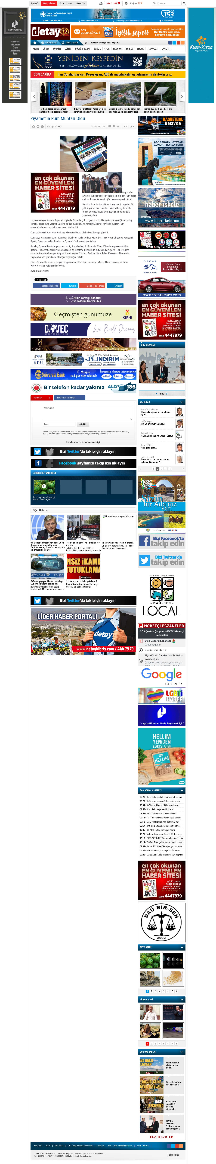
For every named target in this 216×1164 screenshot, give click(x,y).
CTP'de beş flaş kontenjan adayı (157, 830)
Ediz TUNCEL (149, 446)
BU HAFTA (162, 1137)
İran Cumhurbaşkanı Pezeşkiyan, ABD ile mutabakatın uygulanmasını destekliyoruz (115, 74)
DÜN (171, 1137)
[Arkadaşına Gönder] (114, 126)
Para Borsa (59, 1146)
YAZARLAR (145, 402)
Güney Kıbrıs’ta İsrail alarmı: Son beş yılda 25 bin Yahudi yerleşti (124, 110)
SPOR (48, 1146)
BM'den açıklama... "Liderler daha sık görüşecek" (159, 807)
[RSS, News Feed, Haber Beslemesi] (183, 43)
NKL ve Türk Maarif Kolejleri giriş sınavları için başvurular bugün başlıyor (90, 110)
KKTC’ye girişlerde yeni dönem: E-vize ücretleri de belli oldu (159, 824)
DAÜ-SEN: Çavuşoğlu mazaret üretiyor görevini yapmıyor (160, 828)
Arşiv (70, 3)
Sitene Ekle (80, 3)
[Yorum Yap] (109, 126)
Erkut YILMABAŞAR (155, 412)
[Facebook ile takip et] (170, 43)
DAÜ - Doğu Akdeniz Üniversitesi (80, 1146)
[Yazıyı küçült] (125, 126)
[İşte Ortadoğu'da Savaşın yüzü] (150, 978)
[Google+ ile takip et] (178, 43)
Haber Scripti (173, 1155)
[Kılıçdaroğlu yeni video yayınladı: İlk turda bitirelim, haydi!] (173, 1012)
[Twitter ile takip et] (174, 43)
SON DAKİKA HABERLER (151, 790)
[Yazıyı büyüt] (132, 126)
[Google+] (42, 126)
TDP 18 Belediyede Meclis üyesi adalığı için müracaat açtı (118, 42)
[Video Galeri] (70, 42)
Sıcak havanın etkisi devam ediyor (158, 813)
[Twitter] (38, 126)
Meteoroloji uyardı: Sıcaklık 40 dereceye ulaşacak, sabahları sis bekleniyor (161, 836)
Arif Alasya (153, 422)
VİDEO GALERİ (146, 999)
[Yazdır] (118, 126)
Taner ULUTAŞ (155, 459)
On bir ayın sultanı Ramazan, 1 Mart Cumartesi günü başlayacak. (117, 545)
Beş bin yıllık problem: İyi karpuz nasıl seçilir (44, 498)
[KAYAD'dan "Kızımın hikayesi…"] (150, 1030)
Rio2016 (101, 1146)
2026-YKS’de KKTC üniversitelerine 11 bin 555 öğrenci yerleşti (161, 840)
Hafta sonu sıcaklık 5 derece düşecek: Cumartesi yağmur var (160, 803)
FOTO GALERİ (146, 947)
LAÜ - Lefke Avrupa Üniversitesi (120, 1146)
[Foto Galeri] (49, 42)
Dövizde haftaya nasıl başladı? (157, 809)
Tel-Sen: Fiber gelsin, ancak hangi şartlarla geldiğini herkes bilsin (54, 110)
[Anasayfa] (35, 42)
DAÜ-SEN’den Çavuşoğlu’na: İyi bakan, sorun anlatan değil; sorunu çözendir (160, 852)
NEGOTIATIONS (143, 1146)
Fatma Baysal (157, 434)
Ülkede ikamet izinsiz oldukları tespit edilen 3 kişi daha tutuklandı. (82, 584)
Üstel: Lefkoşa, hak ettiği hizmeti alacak (161, 797)
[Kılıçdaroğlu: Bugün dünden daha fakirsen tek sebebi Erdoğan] (150, 1012)
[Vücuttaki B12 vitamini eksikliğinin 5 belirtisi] (173, 978)
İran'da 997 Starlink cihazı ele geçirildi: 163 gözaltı (158, 110)
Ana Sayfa (34, 3)
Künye (62, 3)
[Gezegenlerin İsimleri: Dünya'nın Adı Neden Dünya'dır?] (173, 960)
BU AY (153, 1137)
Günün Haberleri (49, 3)
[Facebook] (33, 126)
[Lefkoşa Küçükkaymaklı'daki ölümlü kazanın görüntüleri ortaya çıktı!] (173, 1030)
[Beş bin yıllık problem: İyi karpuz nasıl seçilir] (150, 960)
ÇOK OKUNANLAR (148, 1052)
